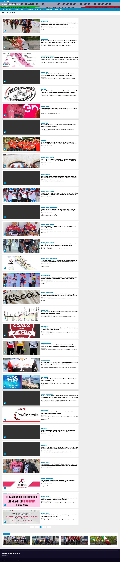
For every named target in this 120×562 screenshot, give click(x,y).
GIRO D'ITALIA (43, 72)
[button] (118, 1)
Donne (36, 9)
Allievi (42, 140)
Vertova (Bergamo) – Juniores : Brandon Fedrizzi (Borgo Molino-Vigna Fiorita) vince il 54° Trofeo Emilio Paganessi (16, 542)
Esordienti (43, 428)
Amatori (56, 9)
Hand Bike (42, 9)
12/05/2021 (44, 518)
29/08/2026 (65, 543)
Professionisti (9, 9)
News (46, 72)
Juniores (23, 9)
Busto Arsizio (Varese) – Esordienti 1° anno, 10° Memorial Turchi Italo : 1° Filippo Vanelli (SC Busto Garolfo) (45, 542)
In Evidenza (45, 21)
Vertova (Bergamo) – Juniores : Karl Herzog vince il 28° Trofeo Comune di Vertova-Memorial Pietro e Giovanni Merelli (73, 542)
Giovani (17, 9)
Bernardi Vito (49, 26)
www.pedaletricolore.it (11, 5)
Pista (61, 9)
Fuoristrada (49, 9)
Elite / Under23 (30, 9)
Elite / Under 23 (44, 174)
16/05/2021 (44, 145)
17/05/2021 (44, 26)
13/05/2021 (44, 433)
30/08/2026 (7, 543)
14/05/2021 (44, 247)
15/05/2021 (44, 196)
